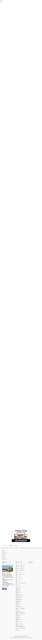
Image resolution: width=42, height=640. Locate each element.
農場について (4, 550)
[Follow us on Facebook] (3, 589)
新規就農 (19, 601)
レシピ (18, 583)
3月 (23, 566)
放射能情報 (19, 599)
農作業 (18, 615)
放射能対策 (19, 597)
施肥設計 (19, 603)
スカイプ (19, 579)
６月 (23, 628)
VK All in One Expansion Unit (28, 637)
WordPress (15, 637)
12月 (23, 570)
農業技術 (19, 619)
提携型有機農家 (20, 595)
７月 (18, 630)
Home (3, 545)
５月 (18, 628)
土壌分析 (19, 592)
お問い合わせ (4, 559)
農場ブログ (7, 545)
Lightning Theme (20, 637)
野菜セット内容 (20, 624)
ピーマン (19, 581)
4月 (18, 568)
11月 (18, 570)
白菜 (18, 610)
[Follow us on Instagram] (6, 589)
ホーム (3, 548)
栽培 (18, 608)
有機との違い (19, 606)
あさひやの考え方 (20, 574)
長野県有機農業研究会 (21, 626)
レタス (24, 583)
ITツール (19, 572)
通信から (19, 621)
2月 (18, 566)
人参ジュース (19, 586)
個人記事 (19, 588)
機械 (23, 608)
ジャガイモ (19, 577)
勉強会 (18, 590)
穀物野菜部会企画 (20, 612)
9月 (23, 568)
